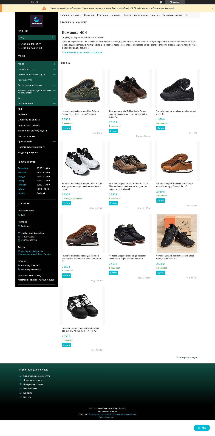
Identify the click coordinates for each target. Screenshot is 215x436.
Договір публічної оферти (31, 147)
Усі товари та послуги (187, 357)
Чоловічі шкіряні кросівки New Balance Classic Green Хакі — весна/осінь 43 (80, 112)
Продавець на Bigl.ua (107, 411)
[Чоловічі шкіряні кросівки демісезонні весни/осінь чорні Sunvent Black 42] (130, 233)
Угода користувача (28, 152)
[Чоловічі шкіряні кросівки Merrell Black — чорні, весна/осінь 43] (177, 233)
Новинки (89, 15)
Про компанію (25, 141)
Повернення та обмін (136, 15)
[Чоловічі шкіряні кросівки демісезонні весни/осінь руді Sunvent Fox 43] (177, 161)
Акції (20, 108)
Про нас (155, 15)
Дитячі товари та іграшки (30, 85)
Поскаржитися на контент (100, 414)
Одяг (20, 98)
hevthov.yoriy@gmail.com (33, 233)
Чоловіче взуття (26, 69)
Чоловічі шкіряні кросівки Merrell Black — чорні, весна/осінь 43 (176, 257)
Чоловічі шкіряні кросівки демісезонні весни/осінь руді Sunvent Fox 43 (174, 185)
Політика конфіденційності (124, 414)
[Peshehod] (37, 21)
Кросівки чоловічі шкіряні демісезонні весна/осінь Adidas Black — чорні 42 (80, 329)
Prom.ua (122, 408)
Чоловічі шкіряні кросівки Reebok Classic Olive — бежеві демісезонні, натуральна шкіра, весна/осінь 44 (128, 186)
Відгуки (27, 397)
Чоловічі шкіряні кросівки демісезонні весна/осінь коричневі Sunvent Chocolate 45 (81, 258)
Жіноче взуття (25, 80)
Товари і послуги (69, 15)
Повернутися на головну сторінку (83, 52)
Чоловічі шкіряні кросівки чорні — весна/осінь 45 (176, 112)
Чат (204, 428)
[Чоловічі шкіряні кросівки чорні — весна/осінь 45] (177, 88)
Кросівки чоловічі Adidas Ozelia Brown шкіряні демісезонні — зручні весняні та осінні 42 (128, 114)
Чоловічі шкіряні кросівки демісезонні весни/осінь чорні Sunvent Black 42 (127, 257)
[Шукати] (53, 37)
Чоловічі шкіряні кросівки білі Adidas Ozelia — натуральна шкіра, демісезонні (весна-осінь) (82, 186)
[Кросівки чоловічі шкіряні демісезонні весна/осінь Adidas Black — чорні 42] (82, 305)
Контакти (27, 393)
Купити (66, 128)
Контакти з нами (172, 15)
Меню (21, 63)
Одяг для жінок (25, 103)
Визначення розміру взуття (32, 130)
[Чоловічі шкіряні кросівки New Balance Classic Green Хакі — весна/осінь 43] (82, 88)
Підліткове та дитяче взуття (31, 74)
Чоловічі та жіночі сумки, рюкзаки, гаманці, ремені (34, 91)
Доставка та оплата (108, 15)
